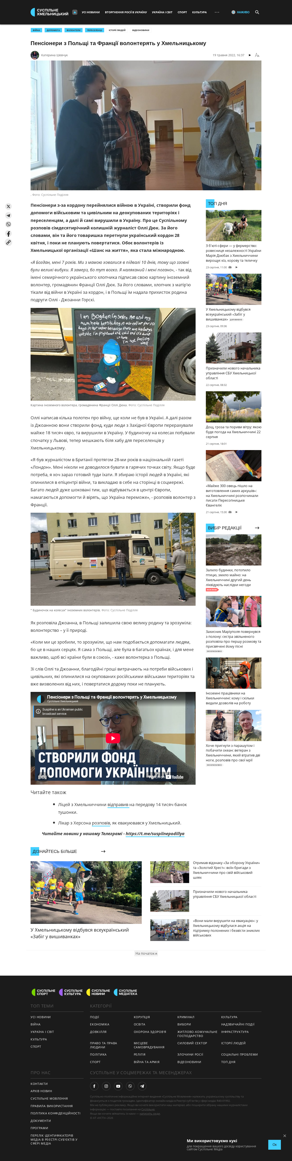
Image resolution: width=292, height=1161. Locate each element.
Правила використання (52, 1106)
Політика (98, 1054)
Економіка (99, 1024)
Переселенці (94, 30)
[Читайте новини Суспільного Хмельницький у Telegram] (142, 1086)
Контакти (39, 1084)
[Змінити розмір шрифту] (257, 55)
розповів (101, 823)
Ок (275, 1144)
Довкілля (98, 1032)
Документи (41, 1121)
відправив (118, 804)
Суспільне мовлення (49, 1098)
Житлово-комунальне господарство (197, 1034)
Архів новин (41, 1091)
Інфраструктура (235, 1032)
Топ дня (228, 1062)
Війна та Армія (147, 1062)
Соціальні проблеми (239, 1054)
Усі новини (91, 12)
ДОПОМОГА (53, 30)
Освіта (139, 1024)
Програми (39, 1128)
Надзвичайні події (238, 1024)
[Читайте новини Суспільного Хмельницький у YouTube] (118, 1086)
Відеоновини (140, 30)
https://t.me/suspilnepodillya (155, 833)
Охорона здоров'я (150, 1032)
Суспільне (148, 1109)
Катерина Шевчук (54, 55)
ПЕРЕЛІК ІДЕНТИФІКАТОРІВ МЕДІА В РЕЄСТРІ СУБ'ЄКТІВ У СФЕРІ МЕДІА (54, 1139)
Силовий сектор (192, 1043)
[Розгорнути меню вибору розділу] (74, 12)
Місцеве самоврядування (149, 1045)
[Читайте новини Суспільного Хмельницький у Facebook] (94, 1086)
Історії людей (117, 30)
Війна (36, 1024)
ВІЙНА (36, 30)
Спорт (182, 12)
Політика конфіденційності (56, 1113)
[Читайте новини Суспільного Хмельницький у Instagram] (106, 1086)
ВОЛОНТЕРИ (73, 30)
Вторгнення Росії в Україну (126, 12)
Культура (199, 12)
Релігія (140, 1054)
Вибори (184, 1024)
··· (217, 12)
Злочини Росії (190, 1054)
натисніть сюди (150, 1113)
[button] (8, 206)
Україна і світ (162, 12)
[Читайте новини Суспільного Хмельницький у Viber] (130, 1086)
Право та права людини (103, 1045)
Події (94, 1017)
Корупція (142, 1017)
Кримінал (186, 1017)
